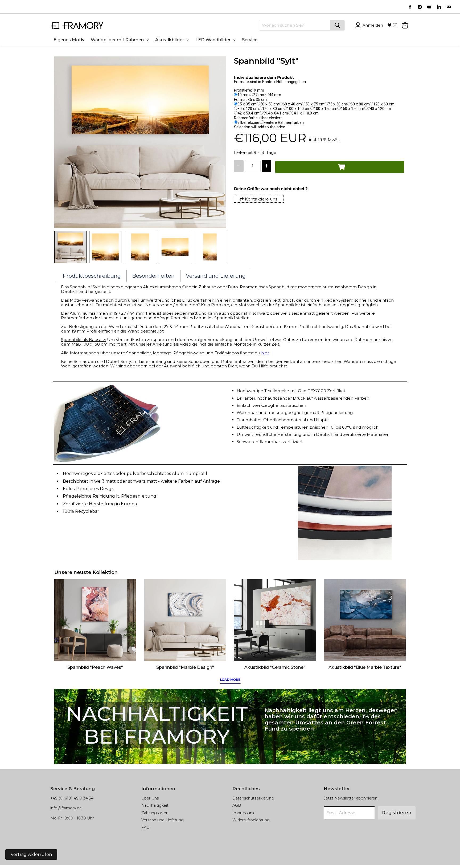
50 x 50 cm (269, 104)
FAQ (145, 827)
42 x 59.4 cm (248, 113)
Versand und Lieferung (162, 820)
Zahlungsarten (155, 812)
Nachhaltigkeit (155, 805)
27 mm (259, 94)
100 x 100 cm (298, 108)
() (394, 25)
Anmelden (373, 25)
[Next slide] (218, 247)
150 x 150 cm (352, 108)
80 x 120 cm (248, 108)
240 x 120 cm (379, 108)
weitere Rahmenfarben (284, 122)
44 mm (275, 94)
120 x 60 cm (384, 104)
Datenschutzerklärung (253, 798)
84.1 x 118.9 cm (305, 113)
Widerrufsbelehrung (251, 820)
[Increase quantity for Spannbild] (266, 166)
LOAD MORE (230, 680)
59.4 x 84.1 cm (275, 113)
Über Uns (150, 798)
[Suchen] (337, 25)
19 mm (243, 94)
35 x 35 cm (247, 104)
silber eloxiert (249, 122)
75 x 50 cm (337, 104)
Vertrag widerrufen (31, 854)
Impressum (243, 812)
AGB (236, 805)
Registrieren (396, 812)
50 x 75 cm (315, 104)
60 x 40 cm (292, 104)
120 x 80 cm (273, 108)
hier (265, 352)
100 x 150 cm (325, 108)
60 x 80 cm (360, 104)
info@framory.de (66, 808)
